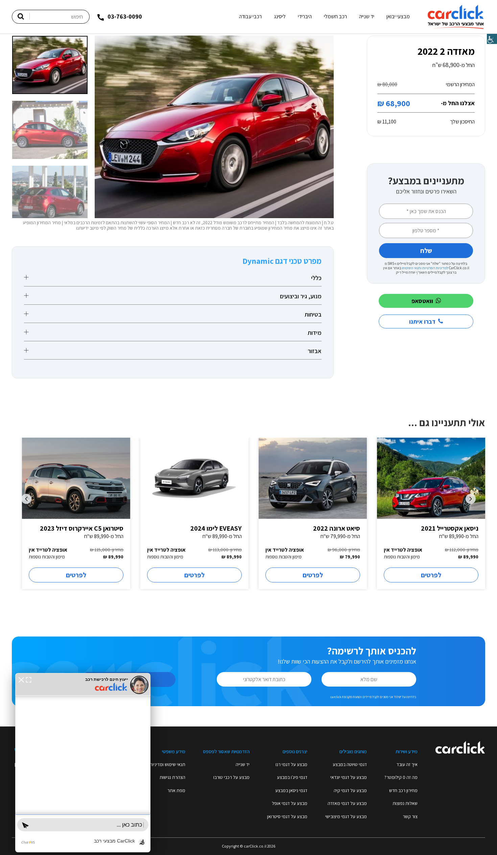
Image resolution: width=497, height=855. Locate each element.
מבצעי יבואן (398, 16)
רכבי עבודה (250, 16)
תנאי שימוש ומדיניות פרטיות (160, 764)
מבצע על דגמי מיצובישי (346, 816)
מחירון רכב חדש (403, 790)
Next (26, 499)
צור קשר (410, 816)
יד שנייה (366, 16)
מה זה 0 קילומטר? (401, 777)
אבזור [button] (315, 351)
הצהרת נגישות (172, 777)
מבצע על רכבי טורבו (231, 777)
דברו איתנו (422, 321)
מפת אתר (176, 790)
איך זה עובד (407, 764)
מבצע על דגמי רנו (291, 764)
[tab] (173, 278)
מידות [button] (315, 333)
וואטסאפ (422, 301)
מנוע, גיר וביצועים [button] (301, 296)
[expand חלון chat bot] (28, 679)
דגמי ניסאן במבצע (291, 790)
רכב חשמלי (335, 16)
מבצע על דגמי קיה (350, 790)
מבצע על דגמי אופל (289, 803)
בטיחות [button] (313, 314)
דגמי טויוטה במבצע (350, 764)
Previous (471, 499)
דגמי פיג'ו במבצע (292, 777)
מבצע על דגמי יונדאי (348, 777)
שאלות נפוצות (405, 803)
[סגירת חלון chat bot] (21, 679)
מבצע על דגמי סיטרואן (287, 816)
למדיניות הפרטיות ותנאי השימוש (425, 267)
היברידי (305, 16)
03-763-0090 (125, 16)
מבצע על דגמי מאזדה (347, 803)
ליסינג (280, 16)
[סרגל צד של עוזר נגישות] (492, 39)
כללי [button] (316, 278)
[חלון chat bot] (82, 762)
